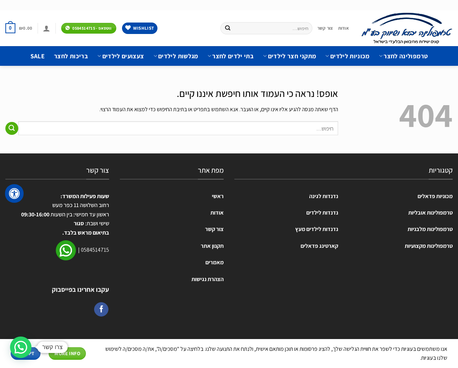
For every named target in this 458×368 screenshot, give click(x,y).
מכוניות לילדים (349, 56)
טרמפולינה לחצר (406, 56)
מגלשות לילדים (178, 56)
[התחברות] (46, 28)
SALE (37, 56)
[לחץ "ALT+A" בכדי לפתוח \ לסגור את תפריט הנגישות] (14, 193)
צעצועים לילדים (123, 56)
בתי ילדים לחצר (233, 56)
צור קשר (325, 28)
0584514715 (95, 250)
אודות (343, 28)
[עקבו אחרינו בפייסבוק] (101, 309)
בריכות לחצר (71, 56)
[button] (20, 347)
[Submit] (227, 28)
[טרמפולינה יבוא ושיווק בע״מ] (406, 28)
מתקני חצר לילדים (292, 56)
